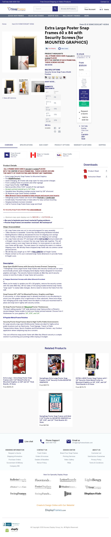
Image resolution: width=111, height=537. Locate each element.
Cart (100, 7)
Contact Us (105, 2)
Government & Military (15, 463)
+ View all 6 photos (9, 98)
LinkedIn (102, 527)
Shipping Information (14, 456)
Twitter (93, 527)
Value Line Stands (36, 16)
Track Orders (42, 453)
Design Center (69, 450)
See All (48, 125)
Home (4, 24)
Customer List (96, 453)
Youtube (107, 527)
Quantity (81, 69)
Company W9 (15, 466)
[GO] (55, 8)
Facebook (88, 527)
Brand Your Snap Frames (69, 453)
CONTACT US (42, 450)
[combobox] (46, 8)
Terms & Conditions (96, 463)
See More (48, 65)
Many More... (50, 82)
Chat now (84, 130)
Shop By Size (53, 16)
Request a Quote (14, 453)
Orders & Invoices (42, 456)
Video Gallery (69, 460)
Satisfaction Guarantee (96, 456)
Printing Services (69, 456)
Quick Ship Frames (16, 16)
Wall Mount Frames (71, 16)
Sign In (86, 7)
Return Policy (42, 463)
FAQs (69, 463)
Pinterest (98, 527)
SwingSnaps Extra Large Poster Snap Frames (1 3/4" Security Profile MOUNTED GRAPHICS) (55, 380)
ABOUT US (96, 450)
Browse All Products (68, 9)
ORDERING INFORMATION (14, 450)
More (86, 16)
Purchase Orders (15, 460)
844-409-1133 (14, 2)
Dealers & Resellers (42, 460)
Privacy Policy (96, 460)
